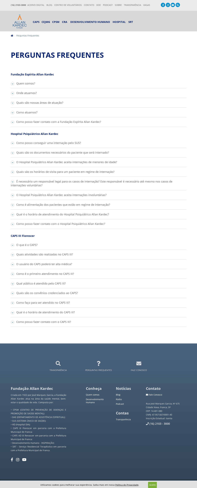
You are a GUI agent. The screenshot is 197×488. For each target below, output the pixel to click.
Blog (49, 5)
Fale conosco (139, 370)
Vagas (146, 5)
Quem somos (92, 394)
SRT (130, 22)
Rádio (119, 399)
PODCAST (108, 5)
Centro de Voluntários (68, 5)
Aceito (152, 484)
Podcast (120, 403)
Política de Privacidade (127, 484)
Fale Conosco (155, 394)
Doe (98, 5)
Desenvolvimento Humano (90, 22)
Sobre (118, 5)
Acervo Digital (35, 5)
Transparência (58, 370)
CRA (64, 22)
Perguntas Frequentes (98, 370)
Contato (89, 5)
